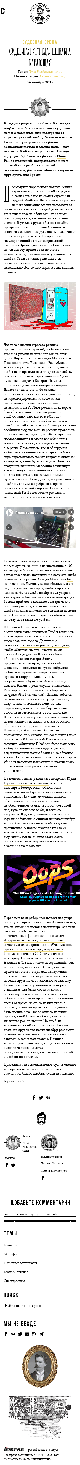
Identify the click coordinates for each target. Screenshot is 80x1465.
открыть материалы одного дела (44, 645)
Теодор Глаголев (16, 1272)
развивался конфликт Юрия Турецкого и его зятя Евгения (40, 780)
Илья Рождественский (30, 1147)
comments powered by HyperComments (30, 1214)
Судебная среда (40, 43)
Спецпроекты (14, 1281)
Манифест (12, 1254)
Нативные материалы (20, 1263)
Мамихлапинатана (37, 1459)
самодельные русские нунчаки (42, 231)
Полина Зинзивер (53, 1163)
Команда (10, 1245)
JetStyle (53, 1450)
